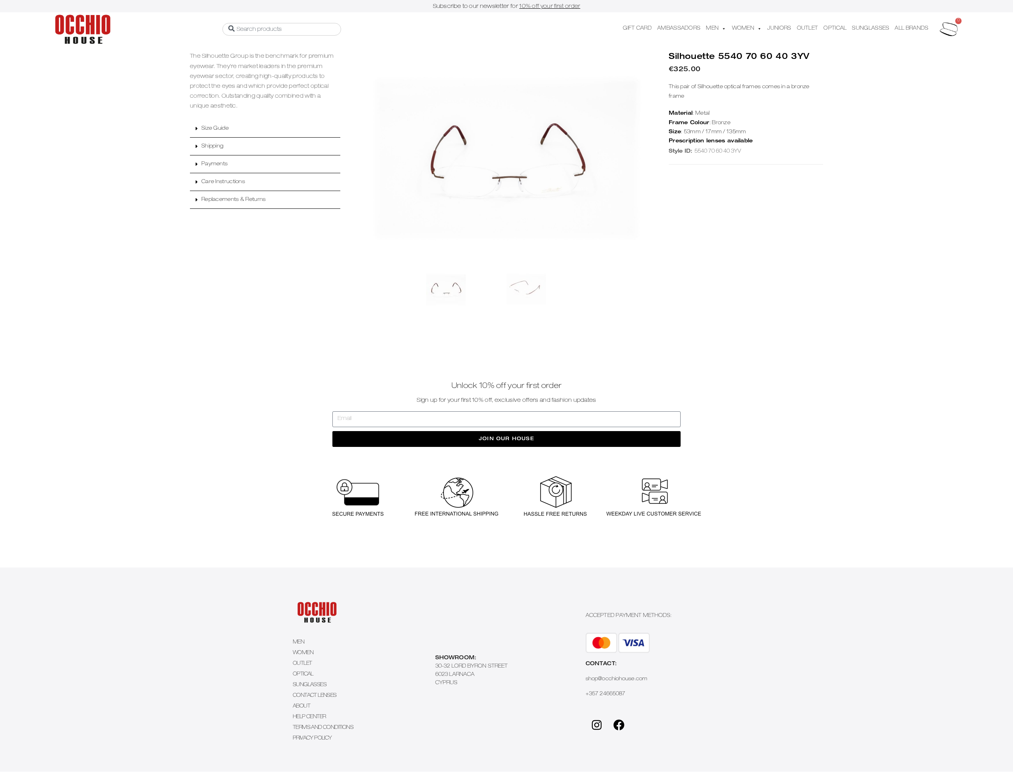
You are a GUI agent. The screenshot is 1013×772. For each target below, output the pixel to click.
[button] (265, 129)
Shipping (212, 146)
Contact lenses (315, 695)
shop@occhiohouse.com (616, 679)
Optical (303, 674)
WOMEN (743, 29)
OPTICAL (834, 29)
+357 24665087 (605, 694)
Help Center (309, 717)
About (301, 706)
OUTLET (807, 29)
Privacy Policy (312, 738)
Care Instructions (223, 182)
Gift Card (637, 29)
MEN (712, 29)
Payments (214, 164)
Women (303, 653)
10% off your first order (549, 6)
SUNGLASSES (870, 29)
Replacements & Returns (233, 199)
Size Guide (215, 128)
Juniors (779, 29)
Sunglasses (309, 685)
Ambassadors (678, 29)
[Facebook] (619, 725)
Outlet (302, 663)
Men (298, 642)
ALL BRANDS (911, 29)
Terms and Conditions (323, 727)
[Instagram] (597, 725)
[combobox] (281, 29)
